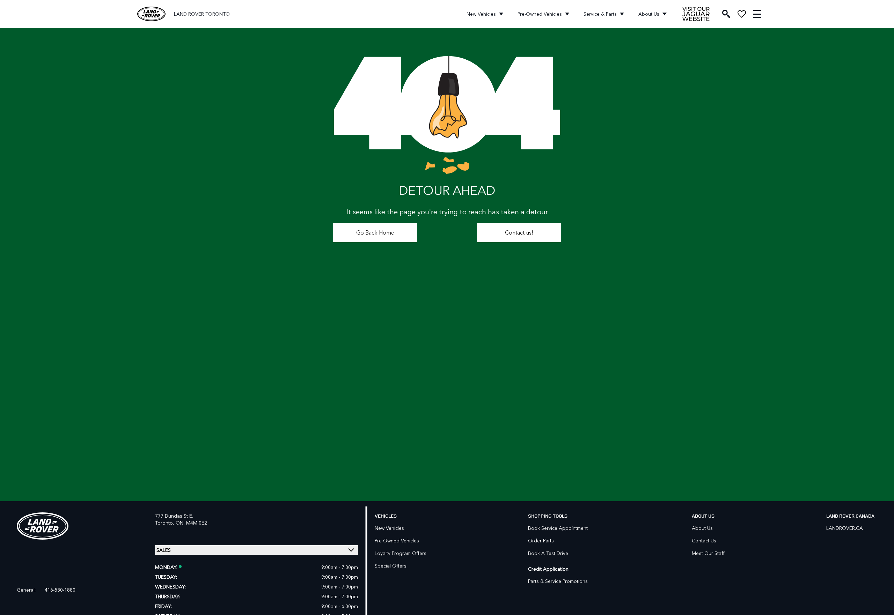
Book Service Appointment (558, 528)
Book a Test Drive (548, 553)
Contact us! (519, 232)
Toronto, (165, 522)
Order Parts (541, 540)
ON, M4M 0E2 (191, 522)
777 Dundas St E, (174, 515)
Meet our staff (708, 553)
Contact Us (704, 540)
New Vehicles (481, 13)
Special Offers (390, 565)
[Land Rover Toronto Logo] (151, 14)
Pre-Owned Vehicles (540, 13)
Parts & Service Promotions (558, 581)
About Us (648, 13)
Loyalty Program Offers (400, 553)
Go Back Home (375, 232)
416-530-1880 (60, 589)
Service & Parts (600, 13)
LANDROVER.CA (844, 528)
